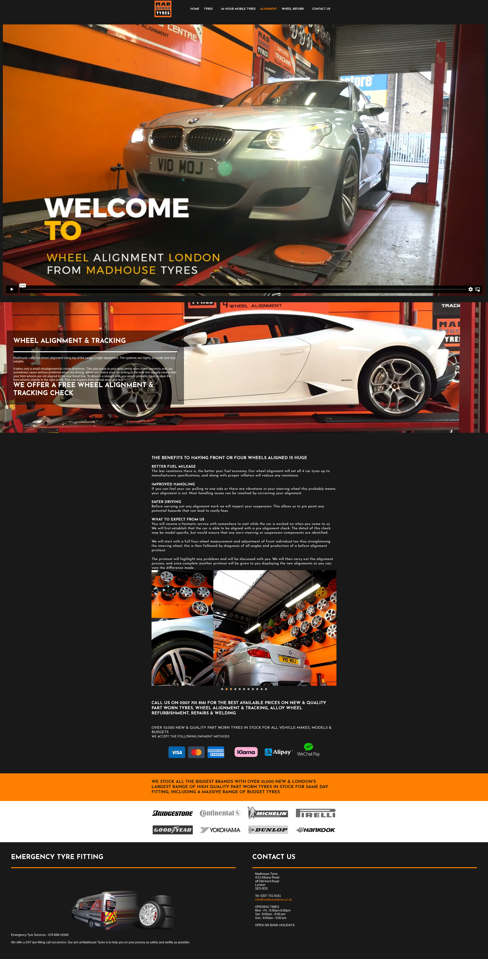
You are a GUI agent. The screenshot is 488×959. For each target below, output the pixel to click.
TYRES (208, 9)
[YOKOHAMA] (220, 830)
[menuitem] (194, 9)
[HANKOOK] (315, 830)
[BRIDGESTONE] (172, 813)
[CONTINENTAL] (220, 813)
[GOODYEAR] (172, 830)
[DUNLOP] (268, 830)
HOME (194, 9)
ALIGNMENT (268, 9)
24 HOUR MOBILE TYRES (238, 9)
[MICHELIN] (268, 813)
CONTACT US (321, 9)
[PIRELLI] (315, 813)
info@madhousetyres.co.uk (273, 899)
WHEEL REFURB (293, 9)
